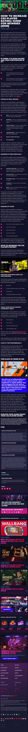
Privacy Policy (18, 682)
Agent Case (3, 726)
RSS (15, 684)
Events (2, 675)
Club (16, 678)
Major (16, 673)
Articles (7, 13)
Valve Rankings (19, 675)
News (2, 665)
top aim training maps (19, 331)
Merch (2, 691)
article (18, 96)
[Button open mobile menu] (25, 1)
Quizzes (17, 667)
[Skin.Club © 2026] (8, 695)
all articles (23, 518)
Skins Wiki (17, 688)
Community (3, 13)
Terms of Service (4, 684)
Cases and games (4, 688)
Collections (4, 667)
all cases (20, 617)
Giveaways (3, 670)
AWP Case (17, 724)
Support (2, 682)
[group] (4, 625)
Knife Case (3, 724)
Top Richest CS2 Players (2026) (12, 590)
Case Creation (4, 678)
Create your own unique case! (11, 652)
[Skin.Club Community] (9, 1)
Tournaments (18, 670)
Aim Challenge (4, 673)
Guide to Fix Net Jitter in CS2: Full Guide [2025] (12, 566)
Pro (15, 691)
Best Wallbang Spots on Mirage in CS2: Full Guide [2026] (12, 541)
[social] (1, 714)
